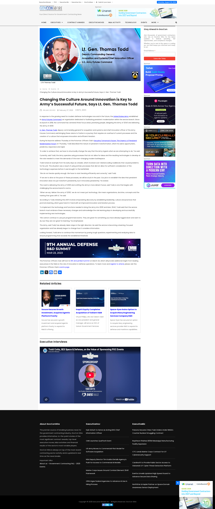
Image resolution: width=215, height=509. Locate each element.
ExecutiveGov (93, 424)
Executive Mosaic (45, 2)
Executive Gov (76, 2)
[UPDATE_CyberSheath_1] (159, 143)
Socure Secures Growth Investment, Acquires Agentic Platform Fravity (56, 312)
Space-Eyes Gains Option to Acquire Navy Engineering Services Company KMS (123, 312)
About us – (44, 463)
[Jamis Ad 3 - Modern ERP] (159, 174)
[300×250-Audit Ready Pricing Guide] (159, 79)
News (84, 110)
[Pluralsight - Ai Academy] (159, 111)
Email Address (149, 51)
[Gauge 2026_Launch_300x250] (195, 495)
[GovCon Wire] (51, 9)
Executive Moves (96, 22)
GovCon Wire (131, 502)
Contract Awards (76, 22)
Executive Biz (64, 2)
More (154, 22)
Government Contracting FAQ (62, 463)
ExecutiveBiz (138, 424)
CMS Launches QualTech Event (98, 441)
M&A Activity (115, 22)
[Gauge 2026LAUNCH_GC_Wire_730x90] (136, 13)
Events (144, 22)
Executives (55, 22)
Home (43, 22)
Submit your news (104, 2)
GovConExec (88, 2)
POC (55, 2)
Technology (131, 22)
